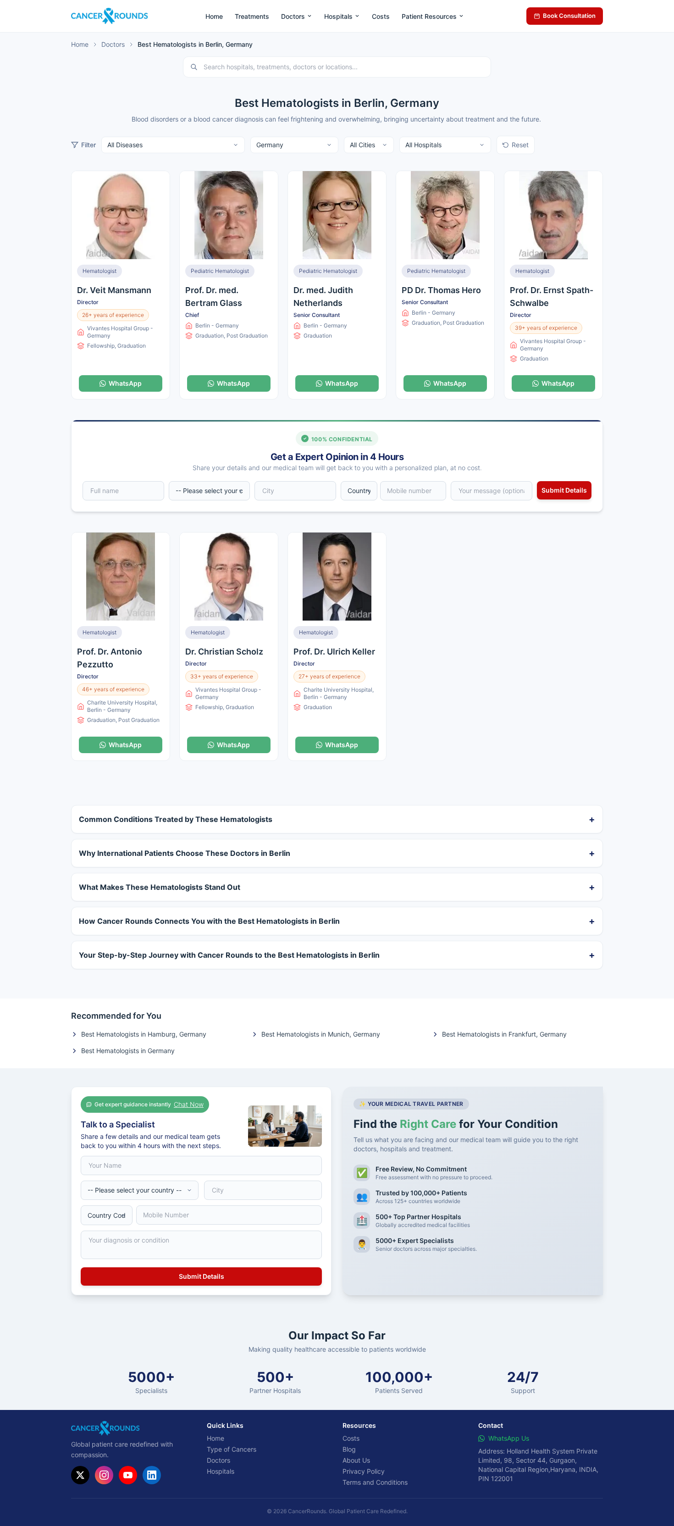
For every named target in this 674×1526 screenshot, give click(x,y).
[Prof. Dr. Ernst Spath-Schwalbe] (553, 215)
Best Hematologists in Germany (128, 1050)
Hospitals (338, 16)
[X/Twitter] (80, 1475)
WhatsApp (125, 383)
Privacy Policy (364, 1471)
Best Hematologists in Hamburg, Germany (143, 1034)
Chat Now (189, 1104)
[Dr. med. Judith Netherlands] (337, 215)
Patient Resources (429, 16)
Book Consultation (569, 15)
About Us (356, 1460)
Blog (349, 1449)
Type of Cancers (231, 1449)
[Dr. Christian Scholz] (228, 577)
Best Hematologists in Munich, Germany (320, 1034)
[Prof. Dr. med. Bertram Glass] (228, 215)
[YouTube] (128, 1475)
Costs (381, 16)
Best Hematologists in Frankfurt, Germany (504, 1034)
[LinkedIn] (152, 1475)
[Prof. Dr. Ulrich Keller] (337, 577)
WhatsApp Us (508, 1438)
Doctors (293, 16)
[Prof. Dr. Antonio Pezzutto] (120, 577)
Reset (520, 145)
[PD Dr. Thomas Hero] (445, 215)
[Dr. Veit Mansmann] (120, 215)
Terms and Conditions (375, 1482)
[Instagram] (104, 1475)
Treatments (252, 16)
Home (214, 16)
